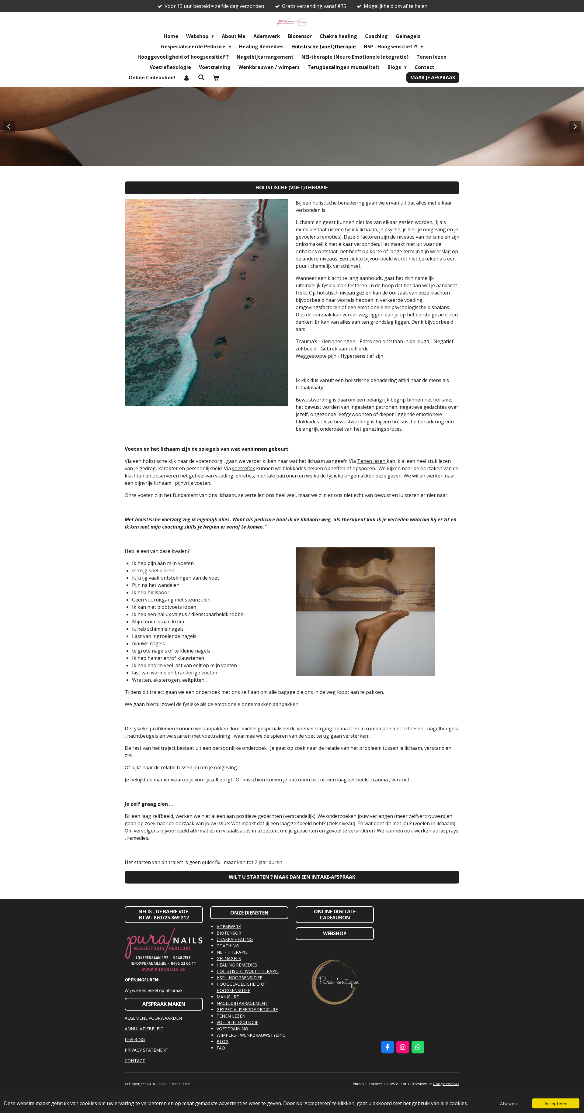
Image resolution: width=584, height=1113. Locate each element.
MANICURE (228, 997)
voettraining (216, 735)
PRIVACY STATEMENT (147, 1050)
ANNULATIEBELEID (144, 1029)
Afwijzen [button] (508, 1103)
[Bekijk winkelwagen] (216, 77)
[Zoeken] (201, 77)
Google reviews (446, 1083)
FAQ (221, 1048)
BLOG (222, 1041)
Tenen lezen (372, 461)
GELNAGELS (229, 958)
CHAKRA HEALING (235, 939)
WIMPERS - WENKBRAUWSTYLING (251, 1035)
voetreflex (243, 468)
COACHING (228, 946)
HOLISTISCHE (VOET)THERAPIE (248, 971)
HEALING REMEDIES (237, 965)
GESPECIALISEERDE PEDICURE (247, 1009)
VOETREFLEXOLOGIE (237, 1022)
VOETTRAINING (232, 1029)
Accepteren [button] (555, 1103)
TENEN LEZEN (231, 1016)
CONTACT (135, 1060)
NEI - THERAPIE (232, 952)
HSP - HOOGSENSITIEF (239, 977)
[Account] (186, 77)
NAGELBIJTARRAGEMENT (242, 1003)
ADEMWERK (229, 926)
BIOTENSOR (229, 933)
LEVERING (135, 1039)
